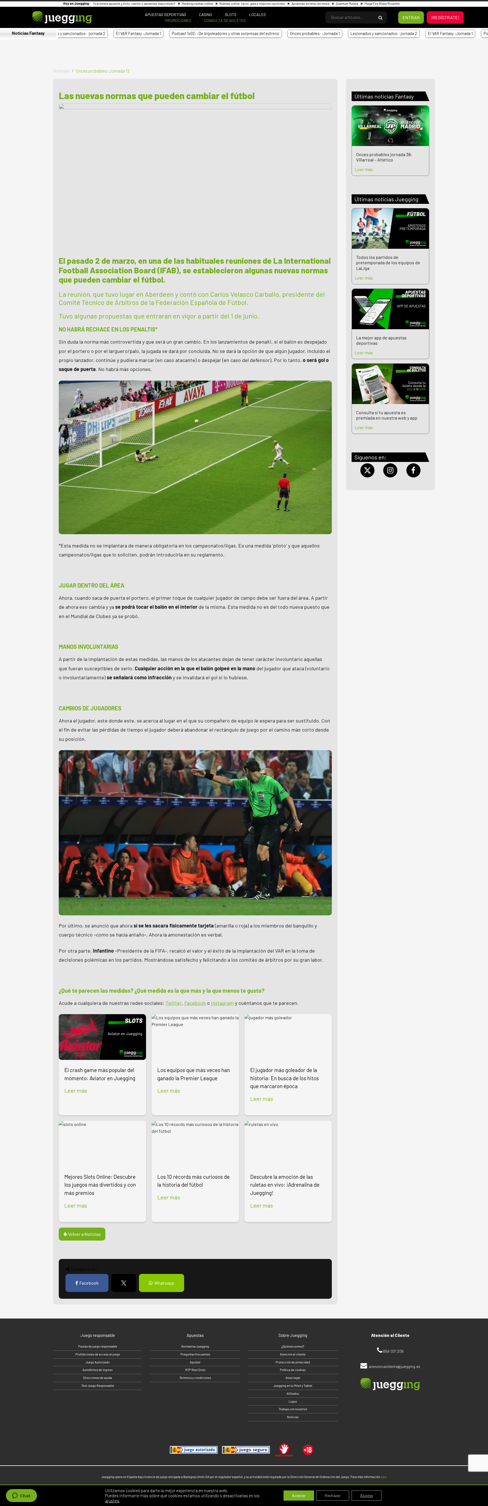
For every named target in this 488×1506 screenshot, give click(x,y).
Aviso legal (293, 1378)
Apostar (195, 1362)
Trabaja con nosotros (293, 1409)
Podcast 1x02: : (176, 33)
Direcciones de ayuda (97, 1378)
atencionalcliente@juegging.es (394, 1366)
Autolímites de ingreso (97, 1370)
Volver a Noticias (84, 1234)
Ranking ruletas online (197, 3)
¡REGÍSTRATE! (445, 17)
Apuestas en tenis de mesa (310, 3)
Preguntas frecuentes (195, 1354)
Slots (230, 14)
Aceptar (299, 1495)
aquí (383, 1477)
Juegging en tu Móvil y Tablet (292, 1385)
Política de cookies (293, 1370)
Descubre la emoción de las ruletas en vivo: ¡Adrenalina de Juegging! (284, 1184)
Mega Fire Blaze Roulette (382, 3)
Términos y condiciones (195, 1378)
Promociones (178, 20)
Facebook (195, 1003)
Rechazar (333, 1495)
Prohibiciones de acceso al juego (97, 1354)
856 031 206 (393, 1351)
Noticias (61, 70)
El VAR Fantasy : (89, 33)
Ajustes (366, 1495)
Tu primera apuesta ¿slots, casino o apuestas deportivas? (134, 3)
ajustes (112, 1500)
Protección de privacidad (293, 1362)
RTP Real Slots (195, 1370)
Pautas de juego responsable (97, 1346)
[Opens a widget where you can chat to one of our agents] (21, 1496)
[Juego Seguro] (194, 1450)
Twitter (173, 1003)
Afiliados (293, 1393)
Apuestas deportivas (165, 14)
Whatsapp (164, 1282)
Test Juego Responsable (97, 1385)
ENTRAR (411, 17)
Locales (257, 14)
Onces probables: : (266, 33)
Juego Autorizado (98, 1362)
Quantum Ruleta (347, 3)
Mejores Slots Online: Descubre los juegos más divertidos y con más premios (100, 1184)
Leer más (75, 1090)
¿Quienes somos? (292, 1346)
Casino (205, 14)
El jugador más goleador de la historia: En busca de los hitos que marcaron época (284, 1078)
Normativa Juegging (195, 1346)
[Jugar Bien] (246, 1450)
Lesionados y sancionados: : (334, 33)
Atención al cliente (293, 1354)
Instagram (222, 1003)
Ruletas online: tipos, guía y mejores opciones (252, 3)
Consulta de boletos (225, 20)
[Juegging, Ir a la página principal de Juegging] (52, 17)
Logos (293, 1401)
